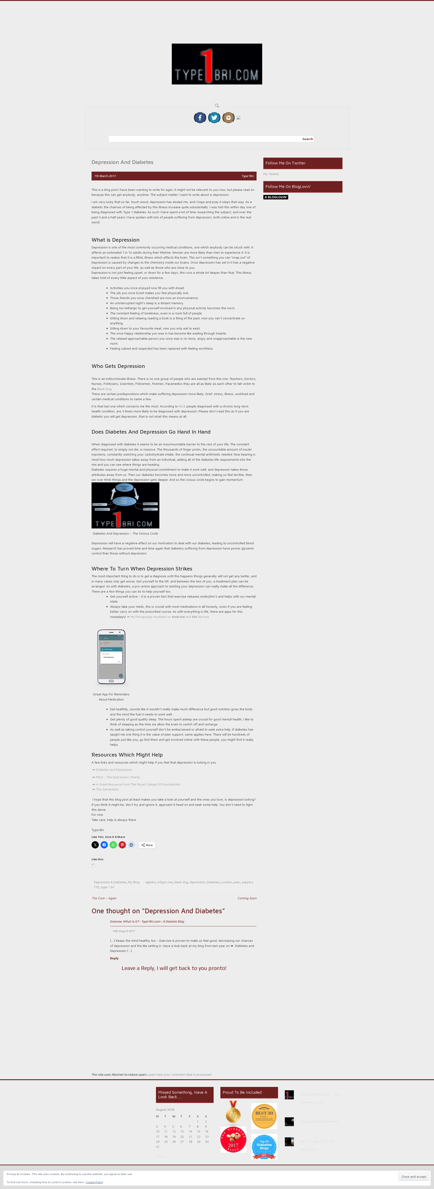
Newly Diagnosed (204, 8)
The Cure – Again (104, 898)
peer (237, 882)
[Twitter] (214, 117)
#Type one (165, 882)
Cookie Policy (94, 1182)
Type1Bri (248, 176)
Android (178, 617)
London (226, 882)
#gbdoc (150, 882)
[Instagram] (228, 117)
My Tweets (271, 174)
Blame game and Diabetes (319, 1121)
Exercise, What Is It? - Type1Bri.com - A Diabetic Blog (147, 921)
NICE (182, 406)
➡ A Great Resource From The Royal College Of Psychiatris (135, 784)
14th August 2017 (123, 931)
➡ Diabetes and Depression (112, 769)
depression (197, 882)
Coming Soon (247, 898)
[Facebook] (200, 117)
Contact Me (315, 8)
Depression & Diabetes (110, 882)
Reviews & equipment (275, 8)
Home (114, 8)
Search (307, 139)
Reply (114, 958)
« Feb (160, 1156)
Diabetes (213, 882)
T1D (96, 887)
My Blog (170, 8)
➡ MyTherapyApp (140, 617)
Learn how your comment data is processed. (180, 1074)
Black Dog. (104, 389)
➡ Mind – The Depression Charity (116, 777)
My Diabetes (141, 8)
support (247, 882)
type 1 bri (107, 887)
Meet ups (238, 8)
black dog (181, 882)
